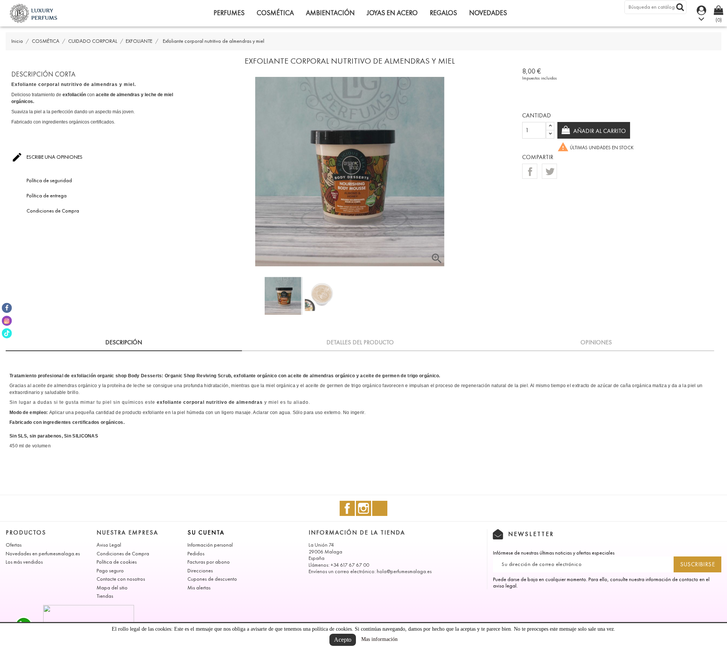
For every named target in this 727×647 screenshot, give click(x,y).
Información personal (210, 545)
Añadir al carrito (599, 130)
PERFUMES (229, 13)
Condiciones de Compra (123, 553)
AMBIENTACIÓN (330, 13)
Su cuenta (206, 532)
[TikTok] (7, 333)
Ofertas (14, 545)
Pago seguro (110, 570)
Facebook (347, 508)
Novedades (488, 13)
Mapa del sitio (112, 587)
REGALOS (443, 13)
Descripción (123, 342)
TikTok (379, 508)
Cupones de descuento (212, 579)
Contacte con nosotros (121, 579)
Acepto (342, 639)
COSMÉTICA (275, 13)
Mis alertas (199, 587)
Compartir (530, 171)
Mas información (379, 639)
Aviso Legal (109, 545)
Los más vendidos (24, 562)
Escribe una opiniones (47, 157)
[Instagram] (7, 320)
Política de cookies (117, 562)
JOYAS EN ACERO (392, 13)
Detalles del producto (360, 342)
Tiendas (105, 596)
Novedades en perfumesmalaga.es (43, 553)
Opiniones (596, 342)
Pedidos (195, 553)
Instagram (363, 508)
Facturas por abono (208, 562)
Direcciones (200, 570)
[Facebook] (7, 308)
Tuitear (549, 171)
